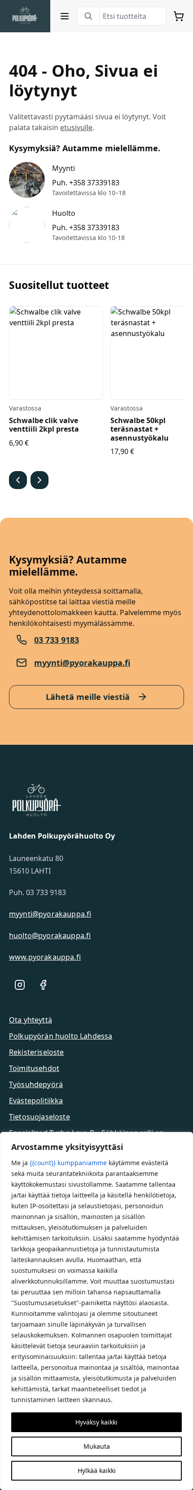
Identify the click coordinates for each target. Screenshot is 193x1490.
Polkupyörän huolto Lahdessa (60, 1036)
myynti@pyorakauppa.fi (82, 662)
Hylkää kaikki (97, 1470)
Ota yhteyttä (30, 1020)
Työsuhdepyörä (36, 1084)
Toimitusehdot (34, 1068)
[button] (18, 480)
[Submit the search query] (88, 16)
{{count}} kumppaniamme (68, 1162)
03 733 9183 (56, 639)
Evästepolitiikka (36, 1100)
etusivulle (76, 127)
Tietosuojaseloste (39, 1117)
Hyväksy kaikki (96, 1422)
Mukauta (96, 1446)
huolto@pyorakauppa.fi (50, 935)
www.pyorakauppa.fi (45, 957)
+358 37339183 (94, 183)
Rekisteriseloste (36, 1052)
